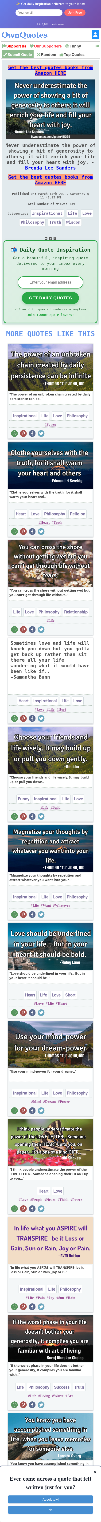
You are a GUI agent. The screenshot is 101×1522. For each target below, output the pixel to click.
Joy (51, 1298)
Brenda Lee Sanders (50, 168)
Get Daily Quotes (50, 298)
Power (51, 424)
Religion (77, 514)
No (50, 1510)
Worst (58, 1396)
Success (62, 1387)
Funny (75, 46)
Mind (37, 1101)
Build (56, 807)
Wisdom (73, 222)
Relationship (76, 612)
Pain (41, 1298)
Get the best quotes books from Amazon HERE (50, 70)
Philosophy (32, 222)
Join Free (75, 12)
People (37, 1200)
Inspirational (47, 213)
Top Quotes (74, 54)
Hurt (62, 709)
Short (70, 995)
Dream (50, 1101)
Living (45, 1396)
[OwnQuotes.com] (27, 31)
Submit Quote (20, 54)
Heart (21, 514)
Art (70, 1396)
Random (48, 54)
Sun (61, 1298)
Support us (16, 46)
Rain (71, 1298)
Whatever (62, 905)
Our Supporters (48, 46)
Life (72, 213)
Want (47, 905)
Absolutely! (51, 1499)
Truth (55, 222)
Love (87, 213)
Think (63, 1200)
